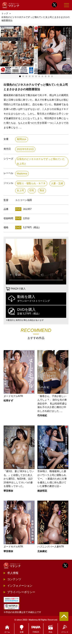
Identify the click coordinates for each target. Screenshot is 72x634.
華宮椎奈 (8, 491)
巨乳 (31, 190)
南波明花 (42, 491)
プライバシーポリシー (21, 592)
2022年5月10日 (25, 149)
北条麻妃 (42, 551)
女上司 (20, 190)
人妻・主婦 (57, 183)
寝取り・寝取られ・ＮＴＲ (31, 183)
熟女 (42, 190)
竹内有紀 (42, 415)
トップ (4, 13)
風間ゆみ (21, 139)
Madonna (22, 173)
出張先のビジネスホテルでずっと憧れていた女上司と (41, 161)
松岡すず (8, 400)
